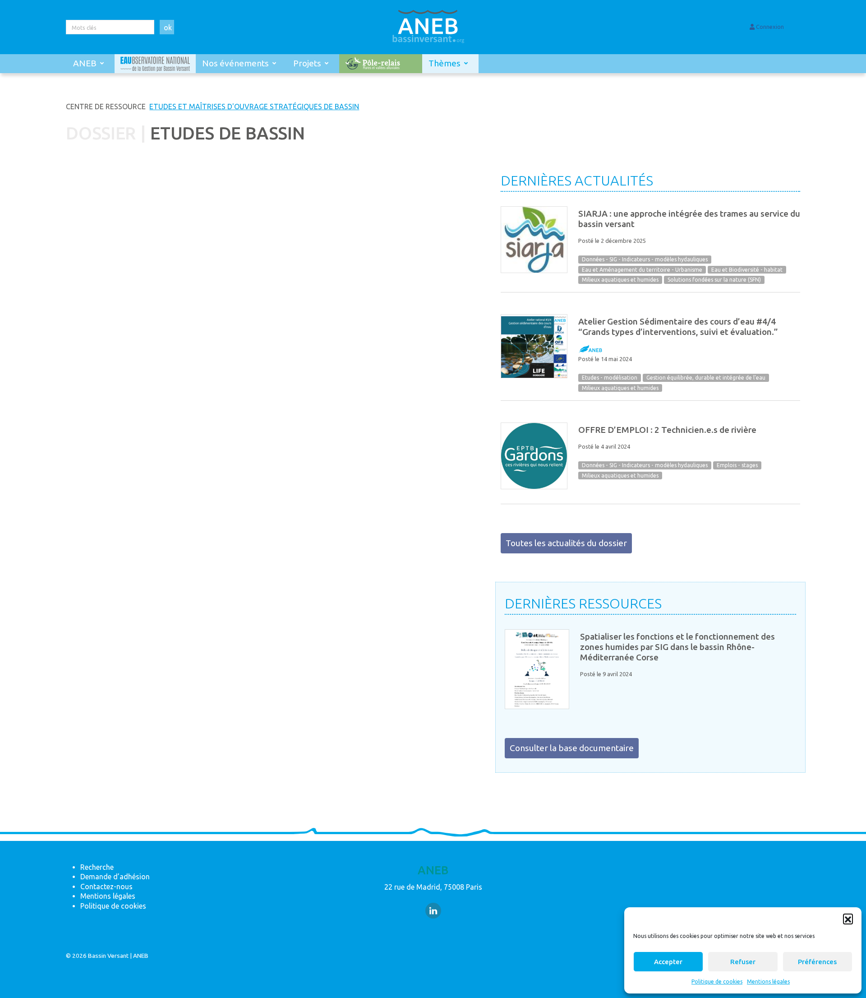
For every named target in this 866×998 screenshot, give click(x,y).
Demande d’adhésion (115, 877)
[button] (847, 918)
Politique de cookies (716, 981)
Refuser (742, 962)
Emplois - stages (737, 465)
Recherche (97, 867)
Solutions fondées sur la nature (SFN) (714, 280)
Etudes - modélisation (609, 378)
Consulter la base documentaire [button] (572, 748)
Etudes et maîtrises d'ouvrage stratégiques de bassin (254, 106)
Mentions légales (768, 981)
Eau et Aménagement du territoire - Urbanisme (642, 270)
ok (168, 27)
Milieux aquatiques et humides (620, 280)
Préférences (817, 962)
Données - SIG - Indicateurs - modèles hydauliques (645, 259)
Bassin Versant (108, 955)
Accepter (668, 962)
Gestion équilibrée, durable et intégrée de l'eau (705, 378)
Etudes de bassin (227, 133)
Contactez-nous (106, 886)
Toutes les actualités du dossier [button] (566, 543)
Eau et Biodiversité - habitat (747, 270)
